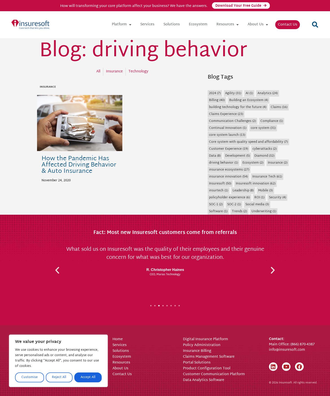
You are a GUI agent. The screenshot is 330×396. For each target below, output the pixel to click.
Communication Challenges (232, 121)
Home (117, 339)
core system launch (227, 135)
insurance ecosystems (229, 170)
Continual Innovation (227, 128)
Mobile (265, 190)
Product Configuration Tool (206, 369)
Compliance (271, 121)
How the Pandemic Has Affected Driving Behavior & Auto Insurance (79, 165)
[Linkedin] (273, 366)
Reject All (59, 377)
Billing (217, 100)
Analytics (267, 93)
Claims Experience (226, 114)
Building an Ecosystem (248, 100)
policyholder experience (229, 197)
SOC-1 (216, 204)
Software (218, 211)
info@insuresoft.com (287, 350)
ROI (259, 197)
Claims (279, 107)
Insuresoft (220, 183)
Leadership (243, 190)
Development (237, 156)
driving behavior (223, 163)
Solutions (171, 24)
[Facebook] (299, 366)
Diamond (264, 156)
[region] (58, 361)
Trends (239, 211)
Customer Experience (228, 149)
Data (215, 156)
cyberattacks (265, 149)
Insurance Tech (267, 177)
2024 (215, 93)
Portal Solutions (197, 363)
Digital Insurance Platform (205, 339)
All (98, 71)
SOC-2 (234, 204)
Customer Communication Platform (214, 374)
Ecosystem (198, 24)
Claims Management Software (209, 357)
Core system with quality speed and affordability (248, 142)
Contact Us (287, 25)
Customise (29, 377)
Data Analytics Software (203, 380)
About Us (256, 24)
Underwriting (263, 211)
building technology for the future (237, 107)
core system (263, 128)
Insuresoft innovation (255, 183)
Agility (233, 93)
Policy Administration (201, 345)
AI (249, 93)
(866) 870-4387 (302, 344)
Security (277, 197)
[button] (315, 24)
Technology (138, 71)
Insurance (114, 71)
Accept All (88, 377)
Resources (225, 24)
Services (147, 24)
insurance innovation (228, 177)
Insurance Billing (197, 351)
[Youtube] (286, 366)
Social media (257, 204)
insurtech (218, 190)
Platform (119, 24)
